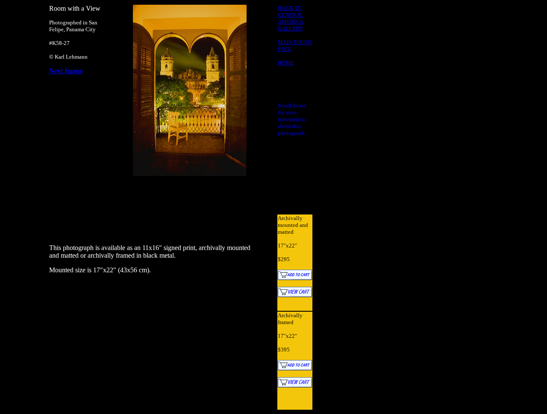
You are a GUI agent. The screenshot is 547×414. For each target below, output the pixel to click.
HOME (286, 63)
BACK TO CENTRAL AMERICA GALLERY (290, 18)
